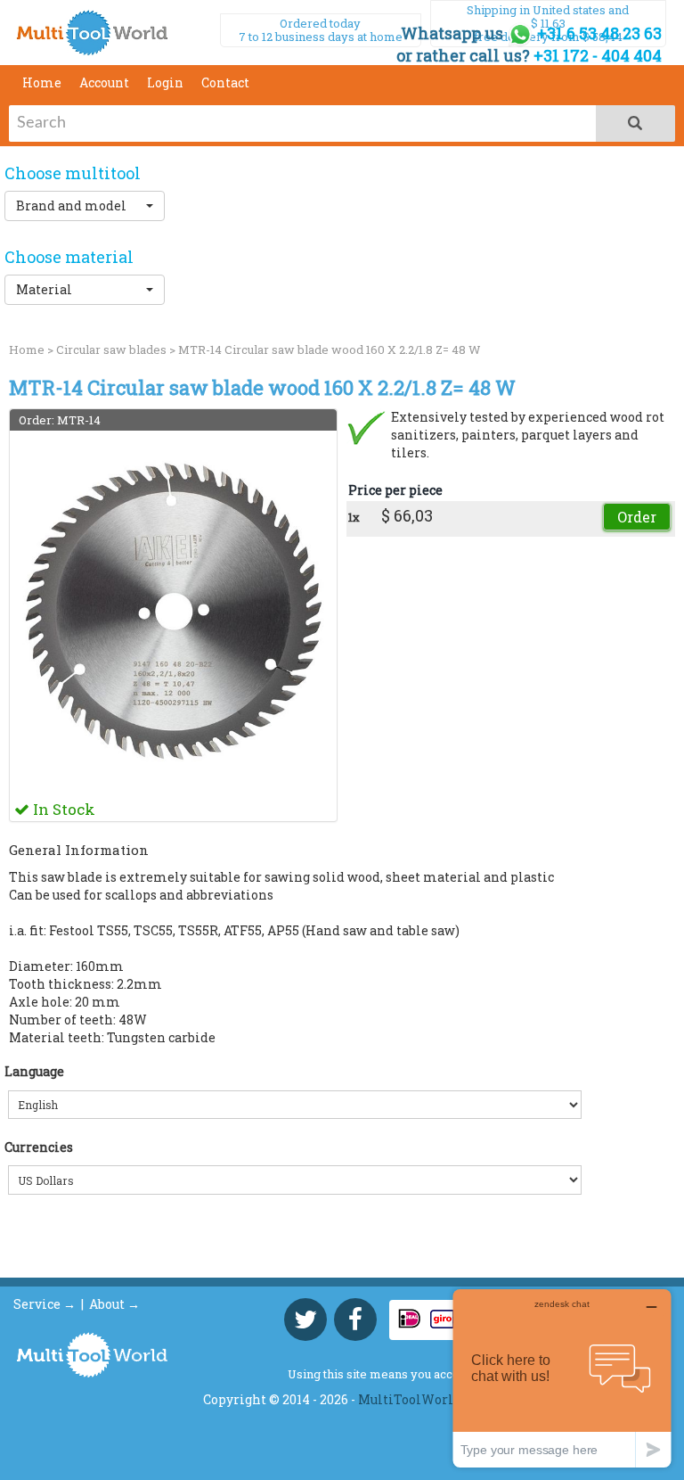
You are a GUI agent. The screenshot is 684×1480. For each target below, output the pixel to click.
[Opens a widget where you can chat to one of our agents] (562, 1378)
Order (636, 516)
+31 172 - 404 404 (597, 55)
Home (41, 82)
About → (114, 1303)
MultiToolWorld (409, 1399)
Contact (225, 82)
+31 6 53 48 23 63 (597, 33)
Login (165, 82)
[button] (84, 206)
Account (104, 82)
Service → (44, 1303)
